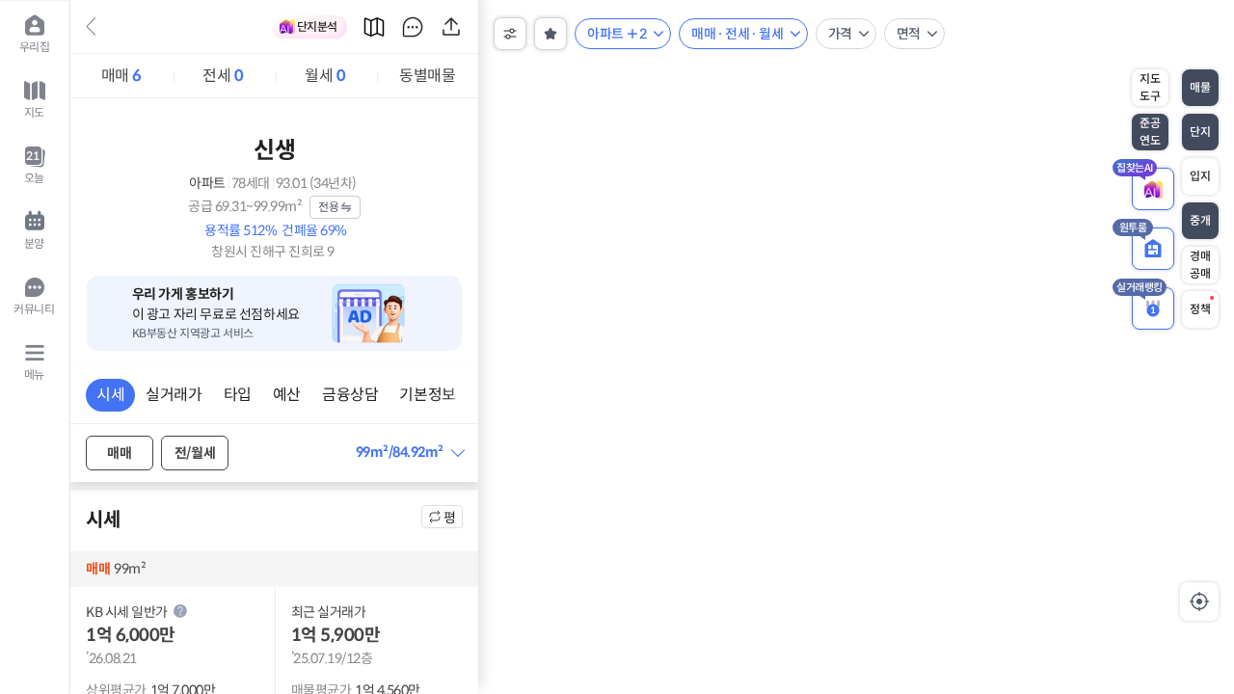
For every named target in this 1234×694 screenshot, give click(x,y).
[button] (410, 452)
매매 (121, 76)
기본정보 (427, 395)
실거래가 (173, 395)
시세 (110, 395)
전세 (222, 76)
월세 (325, 76)
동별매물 (427, 76)
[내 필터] (550, 33)
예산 (287, 395)
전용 (328, 207)
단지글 (412, 27)
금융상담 (350, 395)
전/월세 (194, 453)
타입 (238, 395)
